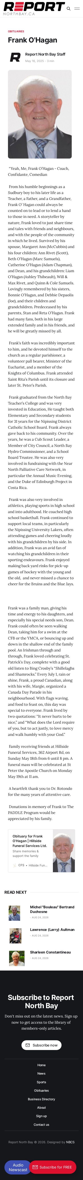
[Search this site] (68, 8)
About (41, 1107)
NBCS (70, 1142)
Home (41, 1065)
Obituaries (16, 31)
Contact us (41, 1124)
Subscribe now (45, 1045)
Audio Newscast (18, 1167)
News (41, 1073)
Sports (41, 1082)
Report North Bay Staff (45, 54)
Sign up (41, 1116)
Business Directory (41, 1099)
